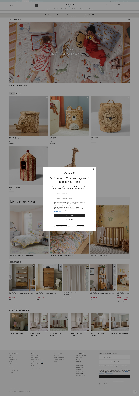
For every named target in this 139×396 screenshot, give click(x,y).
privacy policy (66, 226)
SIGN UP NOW (69, 215)
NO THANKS (69, 219)
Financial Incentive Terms (61, 225)
